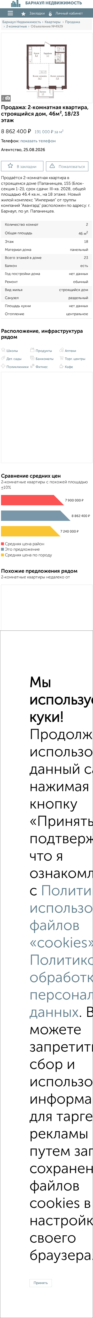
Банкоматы (44, 359)
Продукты (43, 351)
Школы (12, 351)
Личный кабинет (69, 13)
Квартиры (53, 22)
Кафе (68, 367)
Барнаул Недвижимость (21, 22)
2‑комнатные (16, 26)
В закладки (26, 167)
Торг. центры (74, 359)
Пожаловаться (72, 167)
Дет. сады (13, 359)
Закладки (37, 13)
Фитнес (41, 367)
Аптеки (70, 351)
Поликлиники (17, 367)
